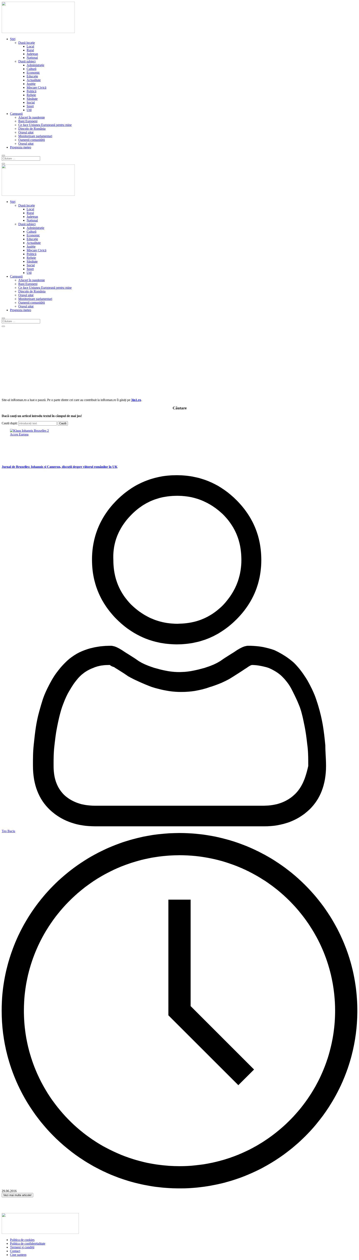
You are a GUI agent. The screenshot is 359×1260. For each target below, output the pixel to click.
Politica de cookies (22, 1240)
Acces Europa (19, 434)
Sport (30, 106)
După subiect (27, 61)
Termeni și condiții (22, 1247)
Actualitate (34, 80)
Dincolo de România (31, 128)
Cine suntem (18, 1254)
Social (31, 102)
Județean (32, 54)
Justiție (31, 84)
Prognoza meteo (20, 147)
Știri (12, 39)
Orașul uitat (25, 132)
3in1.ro (136, 400)
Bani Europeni (27, 121)
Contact (15, 1251)
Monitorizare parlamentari (35, 136)
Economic (33, 72)
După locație (26, 42)
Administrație (35, 65)
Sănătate (32, 98)
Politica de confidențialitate (27, 1243)
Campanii (16, 113)
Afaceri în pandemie (31, 117)
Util (29, 110)
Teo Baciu (8, 831)
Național (32, 57)
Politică (31, 91)
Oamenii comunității (31, 140)
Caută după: (9, 423)
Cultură (31, 69)
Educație (32, 76)
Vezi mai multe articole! (17, 1195)
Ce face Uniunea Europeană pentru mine (45, 125)
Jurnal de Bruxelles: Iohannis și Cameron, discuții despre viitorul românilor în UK (59, 467)
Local (30, 46)
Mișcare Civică (36, 87)
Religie (31, 95)
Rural (30, 50)
